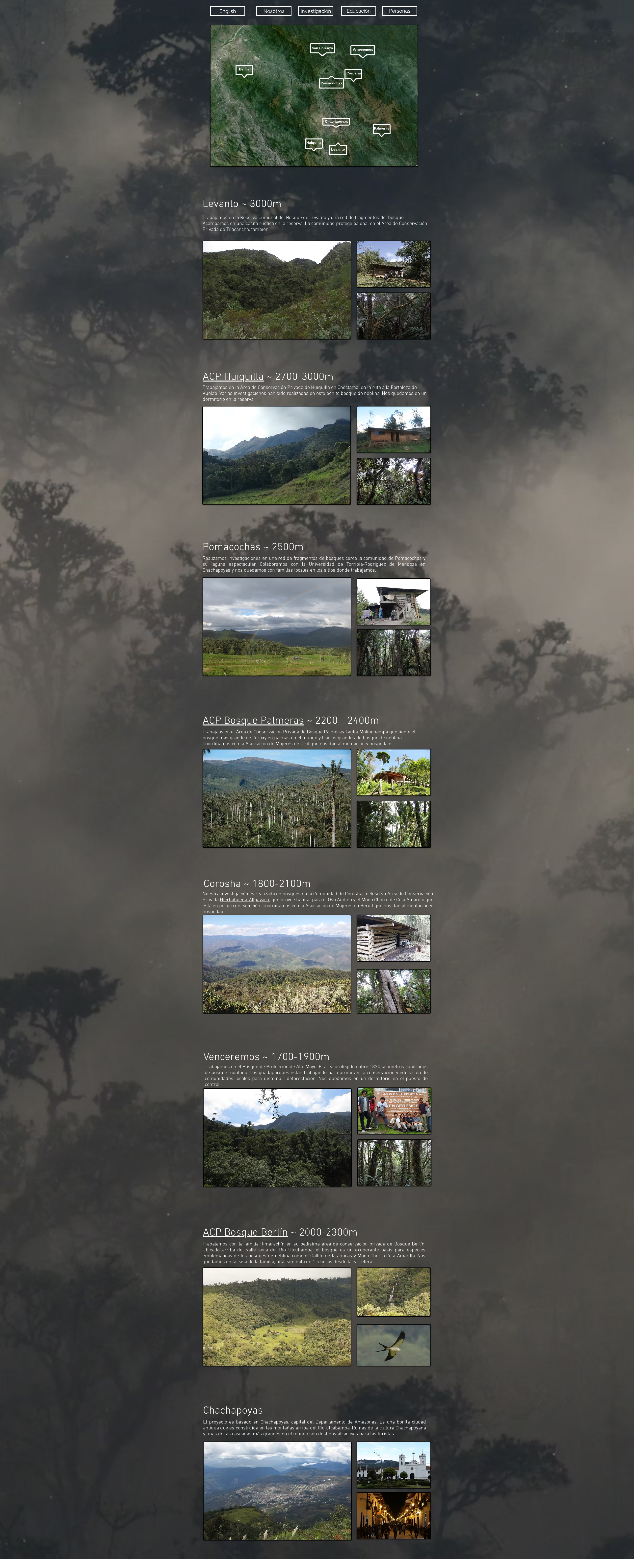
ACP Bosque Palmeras (253, 721)
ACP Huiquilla (233, 377)
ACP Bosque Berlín (245, 1232)
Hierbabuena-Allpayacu (244, 900)
